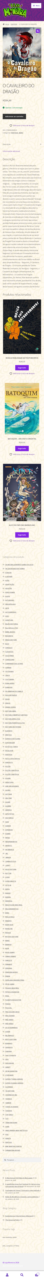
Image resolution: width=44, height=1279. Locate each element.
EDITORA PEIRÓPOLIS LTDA (15, 723)
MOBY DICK (9, 925)
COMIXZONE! (9, 660)
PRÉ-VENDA (9, 1020)
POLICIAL (8, 1008)
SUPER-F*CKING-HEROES (14, 1079)
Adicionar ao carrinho (14, 116)
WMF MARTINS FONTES (13, 1146)
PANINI (7, 976)
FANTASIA (14, 24)
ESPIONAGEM (10, 743)
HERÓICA (8, 810)
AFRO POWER (10, 592)
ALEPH (7, 596)
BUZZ (7, 644)
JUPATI (7, 865)
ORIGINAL (8, 968)
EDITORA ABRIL (10, 711)
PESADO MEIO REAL (12, 988)
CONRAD (8, 668)
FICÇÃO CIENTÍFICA (12, 770)
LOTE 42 (8, 885)
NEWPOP (8, 945)
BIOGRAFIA (9, 636)
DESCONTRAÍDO (11, 695)
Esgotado (22, 367)
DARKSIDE (8, 687)
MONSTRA (9, 929)
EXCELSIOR (9, 751)
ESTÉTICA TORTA (11, 747)
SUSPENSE (9, 1087)
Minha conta (7, 1275)
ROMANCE (8, 1043)
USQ (6, 1134)
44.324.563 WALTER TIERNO (15, 569)
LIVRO (7, 877)
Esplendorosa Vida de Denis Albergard (19, 1216)
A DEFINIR (8, 577)
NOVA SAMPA (10, 952)
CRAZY (7, 675)
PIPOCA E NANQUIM (12, 992)
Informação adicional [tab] (11, 151)
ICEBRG (7, 834)
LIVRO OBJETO (10, 881)
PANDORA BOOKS (11, 972)
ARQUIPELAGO (10, 604)
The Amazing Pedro (12, 1220)
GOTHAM (8, 794)
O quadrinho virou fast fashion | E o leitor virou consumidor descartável (22, 1185)
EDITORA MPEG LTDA (12, 719)
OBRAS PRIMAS (10, 956)
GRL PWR (8, 798)
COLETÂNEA (9, 656)
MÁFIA (7, 889)
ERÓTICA (8, 735)
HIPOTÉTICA (9, 814)
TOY (6, 1119)
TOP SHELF (9, 1115)
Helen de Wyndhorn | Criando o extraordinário (21, 1197)
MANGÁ (7, 893)
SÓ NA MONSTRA (11, 1071)
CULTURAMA (9, 679)
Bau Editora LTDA (11, 628)
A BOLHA (8, 573)
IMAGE (7, 838)
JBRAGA (8, 857)
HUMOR (8, 826)
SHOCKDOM (9, 1063)
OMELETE (8, 960)
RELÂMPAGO (9, 1036)
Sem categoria (10, 1055)
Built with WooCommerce (13, 1265)
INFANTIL (8, 846)
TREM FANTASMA (11, 1123)
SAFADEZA (9, 1047)
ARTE (7, 608)
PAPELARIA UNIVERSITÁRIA (14, 980)
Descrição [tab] (7, 144)
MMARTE (8, 921)
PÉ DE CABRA (9, 984)
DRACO (7, 703)
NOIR (7, 948)
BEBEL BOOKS (10, 632)
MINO (7, 913)
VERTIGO (8, 1142)
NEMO (21, 133)
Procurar (22, 1275)
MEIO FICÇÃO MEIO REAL (13, 905)
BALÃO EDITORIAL (11, 624)
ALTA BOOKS (9, 600)
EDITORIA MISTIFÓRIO (13, 727)
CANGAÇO (8, 648)
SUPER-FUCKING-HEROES (14, 1083)
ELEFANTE (8, 731)
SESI (6, 1059)
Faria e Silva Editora (12, 759)
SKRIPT (8, 1067)
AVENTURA (9, 620)
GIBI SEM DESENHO (12, 786)
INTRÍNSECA (9, 850)
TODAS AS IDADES (11, 1107)
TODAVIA (8, 1111)
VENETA (8, 1138)
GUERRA (8, 806)
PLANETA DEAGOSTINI (13, 1000)
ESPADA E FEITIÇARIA (12, 739)
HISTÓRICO (9, 818)
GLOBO (7, 790)
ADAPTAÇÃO (9, 584)
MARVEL (8, 897)
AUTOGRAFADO (10, 612)
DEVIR (7, 699)
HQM (7, 822)
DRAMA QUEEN (10, 707)
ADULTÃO (8, 588)
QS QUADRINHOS (11, 1028)
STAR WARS (9, 1075)
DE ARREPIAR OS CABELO (14, 691)
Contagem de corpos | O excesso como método (22, 1190)
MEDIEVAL (8, 901)
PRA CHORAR (9, 1016)
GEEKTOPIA (9, 782)
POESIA (8, 1004)
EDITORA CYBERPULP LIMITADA (16, 715)
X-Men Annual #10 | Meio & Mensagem (19, 1178)
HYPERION (9, 830)
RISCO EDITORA (11, 1039)
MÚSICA (8, 933)
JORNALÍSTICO (10, 861)
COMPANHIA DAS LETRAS (14, 664)
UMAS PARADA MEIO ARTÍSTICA (16, 1130)
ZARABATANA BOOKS (12, 1150)
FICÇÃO (8, 766)
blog (4, 1237)
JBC (6, 853)
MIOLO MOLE (9, 917)
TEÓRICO (8, 1099)
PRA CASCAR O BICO (12, 1012)
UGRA (7, 1127)
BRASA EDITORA (11, 640)
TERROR (8, 1103)
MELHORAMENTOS (11, 909)
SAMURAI (8, 1051)
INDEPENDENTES (11, 842)
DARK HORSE (9, 683)
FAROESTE (9, 762)
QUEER (7, 1032)
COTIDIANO (9, 671)
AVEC (7, 616)
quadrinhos (9, 1237)
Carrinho (33, 1273)
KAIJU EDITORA (10, 869)
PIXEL (7, 996)
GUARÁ (7, 802)
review (15, 1237)
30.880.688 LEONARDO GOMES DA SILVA (19, 565)
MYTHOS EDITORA (11, 937)
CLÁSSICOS (9, 652)
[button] (38, 31)
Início (7, 24)
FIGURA (8, 778)
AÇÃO (7, 580)
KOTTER (8, 873)
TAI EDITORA (9, 1091)
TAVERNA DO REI (11, 1095)
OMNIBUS (8, 964)
